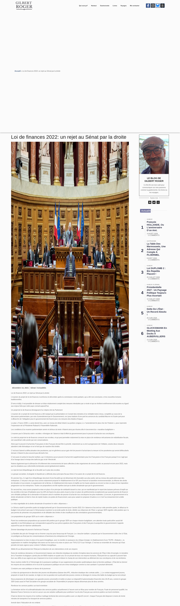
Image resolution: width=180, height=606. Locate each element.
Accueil (18, 71)
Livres (115, 5)
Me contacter (134, 5)
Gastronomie (104, 5)
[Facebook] (149, 202)
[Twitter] (154, 202)
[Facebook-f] (148, 5)
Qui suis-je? (83, 5)
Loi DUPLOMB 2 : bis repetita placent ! (156, 271)
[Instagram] (153, 5)
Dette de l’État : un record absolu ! (156, 312)
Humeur (94, 5)
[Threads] (162, 5)
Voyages (124, 5)
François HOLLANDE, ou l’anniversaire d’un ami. (155, 226)
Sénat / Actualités (38, 388)
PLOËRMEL (156, 284)
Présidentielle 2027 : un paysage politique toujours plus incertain (157, 291)
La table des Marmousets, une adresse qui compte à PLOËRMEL (156, 249)
